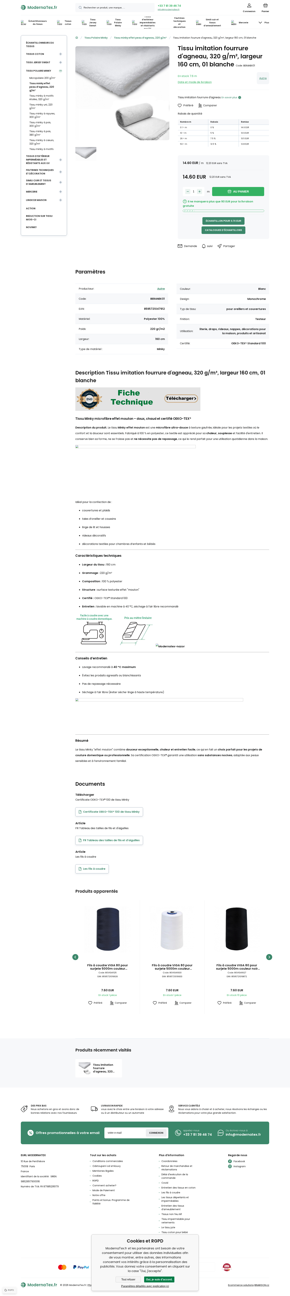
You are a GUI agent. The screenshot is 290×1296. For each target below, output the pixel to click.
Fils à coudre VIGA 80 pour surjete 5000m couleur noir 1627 (237, 967)
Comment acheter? (104, 1185)
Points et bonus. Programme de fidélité (111, 1201)
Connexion (156, 1132)
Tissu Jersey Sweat (38, 62)
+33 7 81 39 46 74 (169, 6)
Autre (263, 78)
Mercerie (31, 191)
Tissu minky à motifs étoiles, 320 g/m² (41, 97)
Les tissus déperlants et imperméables (175, 1199)
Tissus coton (35, 54)
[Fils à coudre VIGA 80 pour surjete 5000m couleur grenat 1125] (107, 929)
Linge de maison (36, 200)
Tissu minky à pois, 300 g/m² (40, 124)
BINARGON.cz (261, 1285)
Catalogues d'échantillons (223, 230)
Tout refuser (128, 1279)
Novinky (31, 227)
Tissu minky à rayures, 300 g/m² (42, 115)
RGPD (95, 1180)
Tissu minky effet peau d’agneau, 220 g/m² (140, 37)
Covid (164, 1182)
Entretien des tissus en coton (178, 1187)
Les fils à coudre (170, 1192)
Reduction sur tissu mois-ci (39, 217)
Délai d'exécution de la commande (174, 1176)
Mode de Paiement (103, 1190)
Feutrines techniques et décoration (40, 171)
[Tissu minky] (137, 410)
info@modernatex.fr (169, 9)
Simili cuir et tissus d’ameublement (38, 182)
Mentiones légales (103, 1171)
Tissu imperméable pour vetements (175, 1220)
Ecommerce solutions (241, 1285)
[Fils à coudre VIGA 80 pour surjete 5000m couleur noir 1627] (237, 929)
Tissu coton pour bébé (174, 1232)
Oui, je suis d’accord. (159, 1279)
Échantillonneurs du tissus (40, 44)
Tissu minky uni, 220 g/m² (41, 106)
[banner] (44, 7)
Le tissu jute (168, 1227)
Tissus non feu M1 (171, 1214)
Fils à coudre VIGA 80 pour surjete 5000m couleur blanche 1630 (172, 967)
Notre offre (98, 1195)
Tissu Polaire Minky (96, 37)
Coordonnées (169, 1161)
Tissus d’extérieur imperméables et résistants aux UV (38, 159)
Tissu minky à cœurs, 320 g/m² (41, 142)
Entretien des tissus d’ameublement (172, 1207)
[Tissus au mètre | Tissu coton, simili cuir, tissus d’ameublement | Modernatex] (76, 37)
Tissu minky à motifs (41, 149)
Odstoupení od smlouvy (106, 1166)
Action (30, 208)
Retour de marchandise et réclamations (176, 1167)
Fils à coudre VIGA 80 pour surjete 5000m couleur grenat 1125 (107, 967)
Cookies (97, 1175)
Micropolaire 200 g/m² (42, 78)
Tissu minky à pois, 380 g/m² (40, 133)
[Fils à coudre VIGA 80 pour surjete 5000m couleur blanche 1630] (172, 929)
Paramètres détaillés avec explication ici (145, 1286)
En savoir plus (229, 97)
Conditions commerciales (107, 1161)
